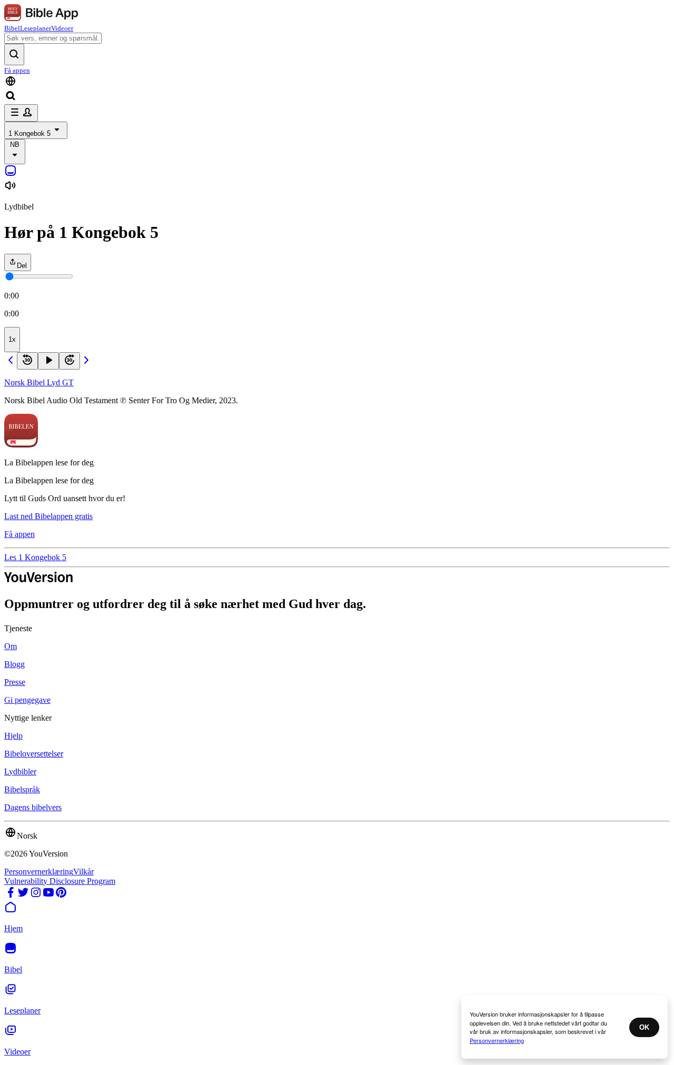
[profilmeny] (21, 113)
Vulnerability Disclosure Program (59, 881)
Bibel (12, 28)
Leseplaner (35, 28)
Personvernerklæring (38, 871)
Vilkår (83, 871)
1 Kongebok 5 (29, 133)
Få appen (17, 70)
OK (644, 1027)
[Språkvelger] (337, 82)
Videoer (62, 28)
